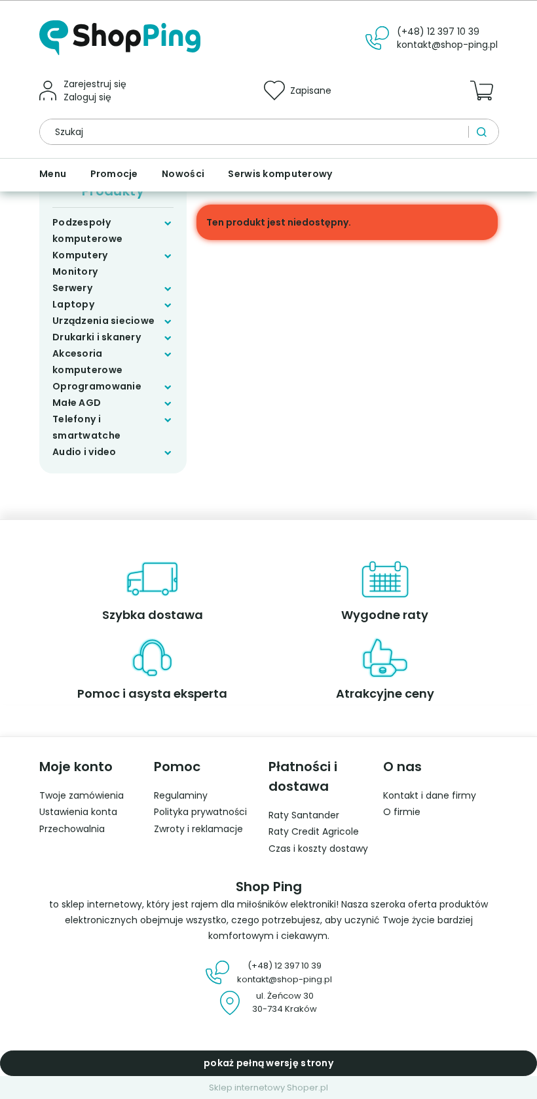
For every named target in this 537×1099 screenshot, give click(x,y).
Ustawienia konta (78, 811)
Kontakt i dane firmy (429, 795)
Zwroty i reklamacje (198, 828)
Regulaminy (181, 795)
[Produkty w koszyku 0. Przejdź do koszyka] (485, 98)
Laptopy (73, 304)
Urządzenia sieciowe (103, 320)
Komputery (80, 255)
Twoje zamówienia (81, 795)
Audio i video (84, 451)
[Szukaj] (483, 132)
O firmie (401, 811)
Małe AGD (76, 402)
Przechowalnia (72, 828)
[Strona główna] (119, 37)
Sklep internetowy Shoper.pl (268, 1087)
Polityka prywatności (200, 811)
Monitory (75, 271)
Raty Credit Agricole (313, 831)
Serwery (72, 287)
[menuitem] (58, 174)
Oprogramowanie (96, 386)
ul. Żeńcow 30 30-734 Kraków (284, 1002)
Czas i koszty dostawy (318, 848)
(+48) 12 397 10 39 (438, 31)
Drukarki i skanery (96, 337)
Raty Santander (303, 815)
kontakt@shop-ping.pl (447, 44)
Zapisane (310, 90)
